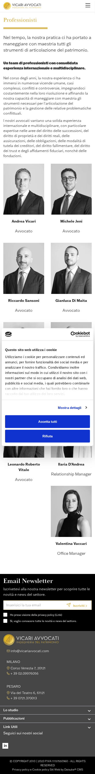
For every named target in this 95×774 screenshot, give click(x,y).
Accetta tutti (47, 421)
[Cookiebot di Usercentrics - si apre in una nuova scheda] (70, 334)
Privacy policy (20, 769)
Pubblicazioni (14, 718)
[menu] (88, 5)
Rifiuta (47, 436)
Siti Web (55, 769)
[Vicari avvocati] (22, 6)
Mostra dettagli (70, 407)
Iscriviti (78, 605)
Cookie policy (40, 769)
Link (58, 614)
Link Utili (10, 727)
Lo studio (10, 710)
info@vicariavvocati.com (30, 651)
